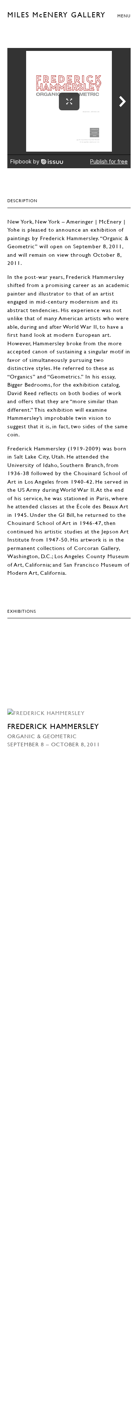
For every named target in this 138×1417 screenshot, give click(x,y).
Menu (124, 15)
